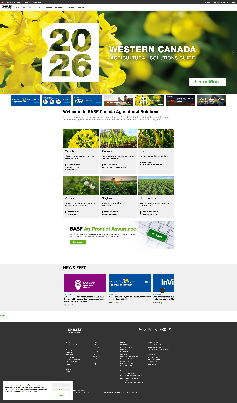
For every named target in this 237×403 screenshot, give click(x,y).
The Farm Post (152, 364)
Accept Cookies (61, 385)
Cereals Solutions (110, 165)
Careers (68, 364)
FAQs (94, 364)
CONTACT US (207, 2)
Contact (139, 392)
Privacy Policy (33, 391)
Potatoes (96, 358)
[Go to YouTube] (163, 329)
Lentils (95, 352)
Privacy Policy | (122, 392)
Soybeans (96, 356)
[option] (118, 52)
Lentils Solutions (73, 212)
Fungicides (124, 352)
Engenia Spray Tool (110, 214)
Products (27, 7)
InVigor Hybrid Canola (43, 7)
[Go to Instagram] (170, 329)
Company (81, 7)
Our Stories (70, 357)
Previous (3, 52)
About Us (69, 352)
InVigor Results (153, 362)
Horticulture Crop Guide (149, 214)
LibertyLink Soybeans (155, 347)
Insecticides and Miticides (129, 356)
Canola (95, 344)
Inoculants (124, 344)
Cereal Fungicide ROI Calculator (115, 167)
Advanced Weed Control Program (131, 383)
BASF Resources (153, 357)
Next (233, 52)
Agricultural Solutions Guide (151, 165)
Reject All (61, 389)
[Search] (235, 7)
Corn (95, 349)
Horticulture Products (128, 363)
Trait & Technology (154, 359)
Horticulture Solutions (149, 212)
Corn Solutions (146, 162)
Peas (94, 354)
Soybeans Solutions (111, 212)
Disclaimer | (107, 392)
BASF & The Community (73, 359)
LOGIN (234, 2)
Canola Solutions (73, 167)
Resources (71, 7)
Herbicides (124, 349)
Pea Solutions (71, 214)
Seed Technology (126, 358)
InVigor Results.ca (73, 169)
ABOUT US (226, 2)
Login (68, 372)
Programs (59, 7)
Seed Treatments (126, 347)
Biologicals (124, 361)
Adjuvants (124, 354)
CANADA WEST (9, 2)
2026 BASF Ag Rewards (127, 373)
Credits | (114, 392)
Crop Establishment (127, 366)
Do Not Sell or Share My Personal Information (61, 394)
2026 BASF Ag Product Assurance (131, 376)
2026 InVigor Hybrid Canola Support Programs (129, 379)
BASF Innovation (71, 362)
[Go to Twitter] (156, 329)
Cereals (96, 347)
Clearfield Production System (158, 349)
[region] (38, 390)
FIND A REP (217, 2)
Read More (67, 305)
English (18, 2)
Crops (17, 7)
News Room (69, 354)
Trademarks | (132, 392)
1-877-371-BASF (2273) (72, 344)
